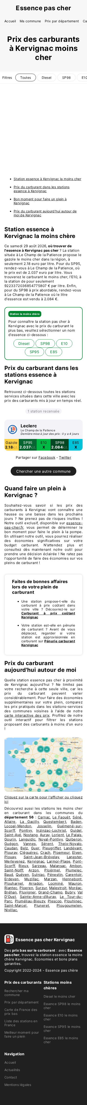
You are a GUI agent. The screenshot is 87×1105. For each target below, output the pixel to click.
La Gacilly (29, 821)
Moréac (75, 888)
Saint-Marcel (15, 905)
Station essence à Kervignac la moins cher (47, 179)
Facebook (47, 457)
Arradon (36, 883)
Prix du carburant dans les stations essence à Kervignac (42, 189)
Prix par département (62, 21)
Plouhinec (73, 901)
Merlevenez (14, 861)
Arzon (34, 870)
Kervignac (36, 861)
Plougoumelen (69, 905)
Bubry (70, 892)
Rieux (23, 866)
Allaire (10, 821)
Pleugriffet (51, 848)
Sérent (47, 843)
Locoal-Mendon (17, 826)
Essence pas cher (43, 8)
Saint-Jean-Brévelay (41, 857)
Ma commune (30, 21)
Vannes (29, 843)
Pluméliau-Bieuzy (30, 901)
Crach (45, 852)
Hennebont (72, 879)
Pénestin (55, 874)
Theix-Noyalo (70, 843)
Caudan (10, 848)
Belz (24, 848)
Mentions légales (17, 1085)
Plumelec (74, 870)
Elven (77, 852)
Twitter (65, 457)
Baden (76, 821)
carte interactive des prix (27, 715)
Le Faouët (61, 817)
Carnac (44, 817)
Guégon (11, 843)
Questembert (54, 821)
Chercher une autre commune (43, 471)
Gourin (10, 839)
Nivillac (10, 910)
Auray (45, 835)
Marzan (50, 879)
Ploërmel (52, 870)
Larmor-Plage (58, 861)
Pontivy (25, 830)
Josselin (44, 826)
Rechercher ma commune (16, 993)
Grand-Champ (50, 892)
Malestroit (58, 888)
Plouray (10, 852)
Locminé (55, 883)
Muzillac (31, 879)
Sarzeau (39, 866)
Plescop (55, 901)
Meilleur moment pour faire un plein (21, 1034)
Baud (8, 874)
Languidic (27, 839)
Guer (35, 848)
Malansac (58, 866)
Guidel (75, 830)
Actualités (12, 1070)
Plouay (10, 857)
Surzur (41, 888)
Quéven (22, 874)
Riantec (10, 888)
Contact (10, 1077)
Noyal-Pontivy (51, 839)
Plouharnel (13, 883)
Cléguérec (29, 852)
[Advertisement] (43, 129)
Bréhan (10, 892)
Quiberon (74, 839)
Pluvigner (27, 892)
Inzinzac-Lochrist (51, 830)
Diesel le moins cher (59, 996)
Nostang (30, 835)
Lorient (58, 835)
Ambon (76, 866)
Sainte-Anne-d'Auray (38, 896)
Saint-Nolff (13, 870)
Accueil (10, 21)
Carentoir (73, 874)
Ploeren (26, 888)
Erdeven (11, 879)
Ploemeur (61, 852)
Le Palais (74, 835)
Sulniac (38, 874)
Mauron (74, 883)
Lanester (74, 857)
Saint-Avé (12, 835)
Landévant (73, 848)
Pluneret (41, 905)
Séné (77, 817)
